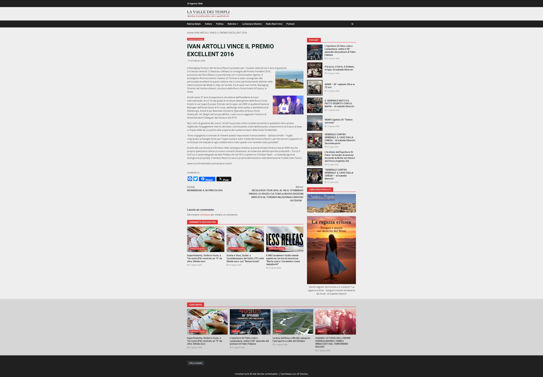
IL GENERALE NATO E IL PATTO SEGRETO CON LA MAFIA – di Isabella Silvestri (315, 105)
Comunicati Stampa (195, 39)
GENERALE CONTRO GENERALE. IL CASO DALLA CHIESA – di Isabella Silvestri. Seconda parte (315, 140)
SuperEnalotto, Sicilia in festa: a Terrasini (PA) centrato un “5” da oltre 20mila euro (205, 239)
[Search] (352, 24)
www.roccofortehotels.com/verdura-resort (209, 163)
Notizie (278, 331)
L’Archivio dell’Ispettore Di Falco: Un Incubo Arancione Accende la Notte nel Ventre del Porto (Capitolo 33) (315, 158)
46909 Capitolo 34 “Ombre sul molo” (315, 123)
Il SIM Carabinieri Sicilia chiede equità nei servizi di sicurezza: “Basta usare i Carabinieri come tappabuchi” (284, 239)
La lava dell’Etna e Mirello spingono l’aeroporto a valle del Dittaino (293, 322)
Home (190, 32)
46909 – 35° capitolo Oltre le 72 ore (315, 87)
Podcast (290, 24)
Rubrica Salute (194, 24)
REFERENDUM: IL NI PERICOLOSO (205, 188)
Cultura (208, 24)
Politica (219, 24)
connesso (205, 214)
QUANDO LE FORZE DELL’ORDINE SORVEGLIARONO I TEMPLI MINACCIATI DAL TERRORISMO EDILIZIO (335, 322)
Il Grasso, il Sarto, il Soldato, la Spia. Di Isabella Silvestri (315, 70)
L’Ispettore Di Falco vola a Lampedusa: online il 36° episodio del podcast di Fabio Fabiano (315, 52)
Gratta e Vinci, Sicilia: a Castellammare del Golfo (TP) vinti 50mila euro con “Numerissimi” (245, 239)
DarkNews (286, 373)
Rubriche (232, 24)
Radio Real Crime (274, 24)
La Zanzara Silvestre (252, 24)
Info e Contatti (195, 363)
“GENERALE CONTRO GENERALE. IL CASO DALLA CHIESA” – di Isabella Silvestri (315, 176)
